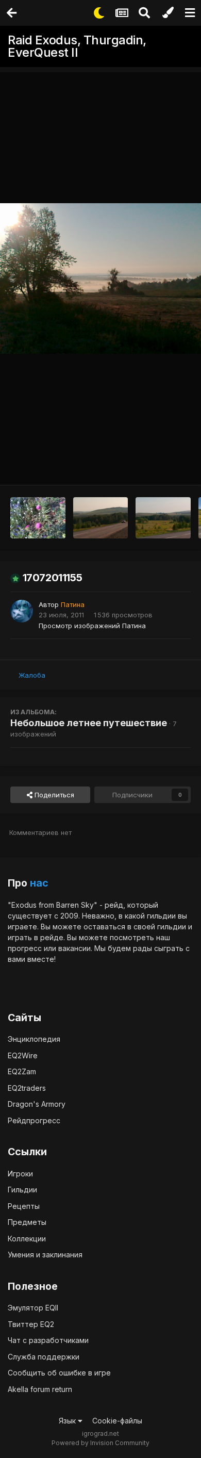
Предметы (27, 1222)
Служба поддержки (43, 1356)
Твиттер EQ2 (31, 1324)
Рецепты (24, 1206)
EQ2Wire (23, 1055)
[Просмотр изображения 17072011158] (163, 517)
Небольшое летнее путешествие (88, 722)
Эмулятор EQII (33, 1307)
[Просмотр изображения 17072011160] (37, 517)
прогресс (25, 948)
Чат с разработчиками (48, 1340)
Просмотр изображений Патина (92, 625)
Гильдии (22, 1189)
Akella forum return (40, 1389)
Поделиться (53, 795)
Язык (68, 1420)
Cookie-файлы (117, 1420)
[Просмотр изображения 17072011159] (100, 517)
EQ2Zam (22, 1071)
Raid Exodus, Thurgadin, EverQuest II (77, 46)
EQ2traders (27, 1088)
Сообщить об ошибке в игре (59, 1372)
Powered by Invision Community (100, 1443)
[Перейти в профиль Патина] (21, 611)
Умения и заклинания (45, 1254)
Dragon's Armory (36, 1104)
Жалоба (32, 675)
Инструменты (155, 466)
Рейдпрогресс (34, 1120)
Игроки (20, 1173)
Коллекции (27, 1238)
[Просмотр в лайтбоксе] (100, 278)
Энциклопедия (34, 1039)
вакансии (74, 948)
